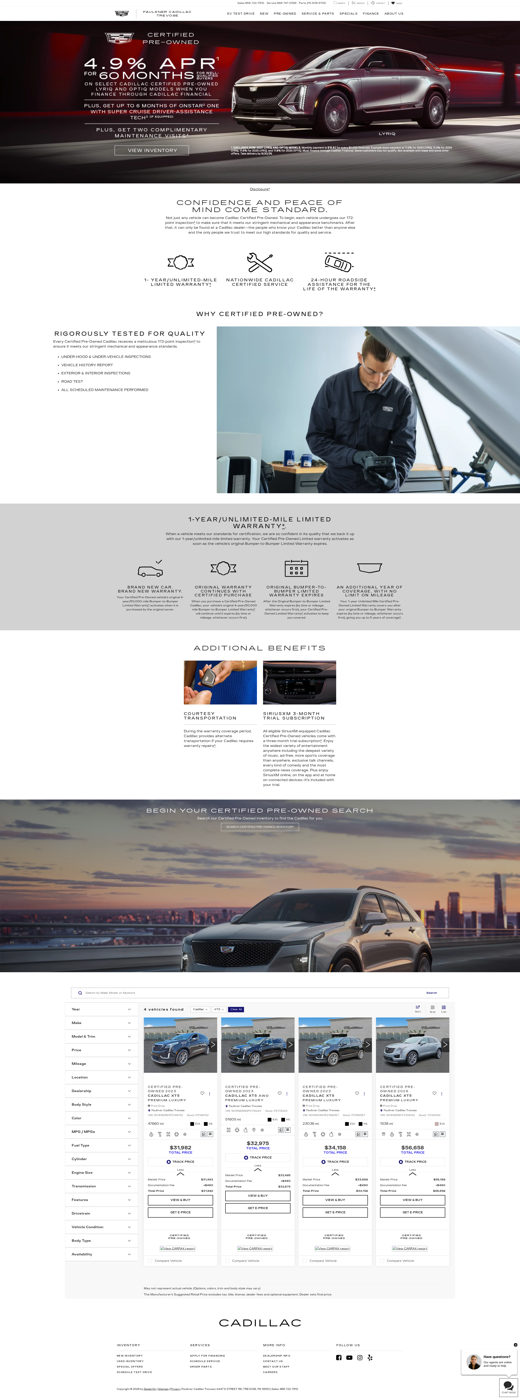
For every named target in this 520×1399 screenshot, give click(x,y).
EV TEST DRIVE (241, 13)
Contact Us (273, 1361)
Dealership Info (276, 1356)
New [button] (264, 13)
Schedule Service (205, 1361)
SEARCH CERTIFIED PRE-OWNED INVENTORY (260, 827)
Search (431, 993)
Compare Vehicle (168, 1261)
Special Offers (130, 1366)
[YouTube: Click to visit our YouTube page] (351, 1358)
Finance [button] (371, 13)
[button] (213, 1045)
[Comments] (203, 1134)
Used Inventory (130, 1361)
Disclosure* (260, 189)
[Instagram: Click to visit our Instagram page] (362, 1358)
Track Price (183, 1162)
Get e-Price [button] (180, 1212)
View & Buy (180, 1200)
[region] (180, 1185)
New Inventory (130, 1356)
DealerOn (150, 1389)
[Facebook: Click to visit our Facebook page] (341, 1358)
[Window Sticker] (210, 1134)
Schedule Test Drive (134, 1372)
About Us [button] (394, 13)
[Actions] (209, 1093)
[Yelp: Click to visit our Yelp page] (372, 1358)
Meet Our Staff (276, 1366)
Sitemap (163, 1389)
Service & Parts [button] (318, 13)
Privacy (175, 1389)
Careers (270, 1372)
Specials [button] (349, 13)
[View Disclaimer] (185, 1134)
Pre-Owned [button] (285, 13)
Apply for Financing (207, 1356)
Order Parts (201, 1366)
